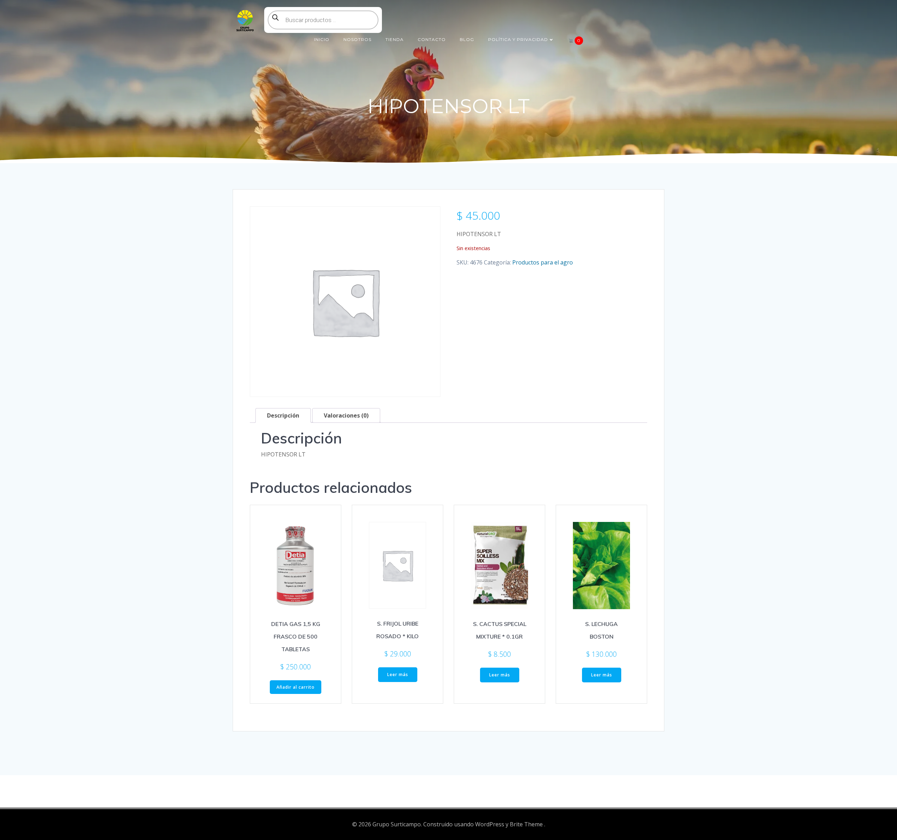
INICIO (321, 39)
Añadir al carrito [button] (295, 687)
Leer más (397, 674)
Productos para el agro (542, 262)
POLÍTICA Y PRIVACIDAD (518, 39)
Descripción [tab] (283, 415)
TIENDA (394, 39)
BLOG (467, 39)
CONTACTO (432, 39)
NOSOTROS (357, 39)
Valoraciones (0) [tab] (346, 415)
